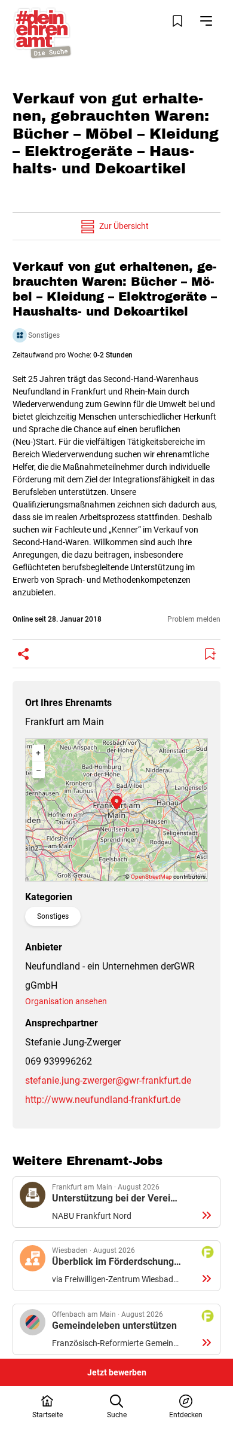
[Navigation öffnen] (206, 21)
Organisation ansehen (66, 1001)
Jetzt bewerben (116, 1372)
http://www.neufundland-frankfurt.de (102, 1099)
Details (116, 1202)
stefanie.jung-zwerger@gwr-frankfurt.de (108, 1080)
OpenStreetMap (151, 876)
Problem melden (193, 619)
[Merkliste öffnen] (177, 21)
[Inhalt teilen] (23, 654)
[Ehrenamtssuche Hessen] (42, 33)
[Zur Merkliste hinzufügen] (209, 654)
